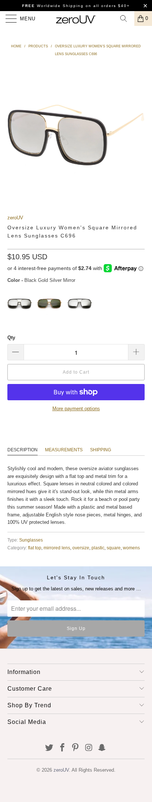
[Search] (126, 18)
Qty (11, 337)
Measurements (64, 449)
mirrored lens (57, 547)
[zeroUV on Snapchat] (102, 748)
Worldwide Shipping (53, 6)
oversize (80, 547)
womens (131, 547)
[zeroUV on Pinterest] (75, 748)
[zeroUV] (76, 18)
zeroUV (15, 217)
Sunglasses (31, 540)
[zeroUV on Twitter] (49, 748)
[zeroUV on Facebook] (62, 748)
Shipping (100, 449)
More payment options (76, 408)
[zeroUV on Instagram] (88, 748)
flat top (34, 547)
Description (22, 449)
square (114, 547)
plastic (97, 547)
